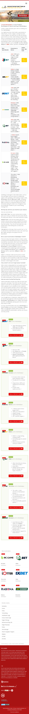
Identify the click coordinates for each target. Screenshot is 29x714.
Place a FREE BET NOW (15, 335)
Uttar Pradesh (15, 643)
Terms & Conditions (14, 712)
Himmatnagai (5, 629)
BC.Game (13, 153)
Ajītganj (4, 634)
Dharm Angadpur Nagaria (8, 631)
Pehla (3, 610)
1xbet (12, 87)
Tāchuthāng (5, 613)
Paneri (3, 608)
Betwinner (13, 103)
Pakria (3, 627)
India (10, 643)
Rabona (14, 135)
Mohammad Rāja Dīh (7, 622)
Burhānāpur (18, 321)
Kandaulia (4, 606)
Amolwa (4, 638)
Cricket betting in (4, 643)
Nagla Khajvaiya (6, 624)
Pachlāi (3, 636)
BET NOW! (24, 60)
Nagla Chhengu (5, 620)
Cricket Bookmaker (6, 25)
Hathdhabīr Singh (6, 615)
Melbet (12, 69)
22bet (7, 44)
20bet (12, 119)
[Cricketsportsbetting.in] (13, 7)
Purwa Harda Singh (6, 617)
